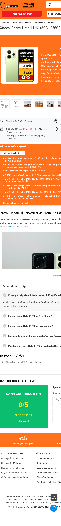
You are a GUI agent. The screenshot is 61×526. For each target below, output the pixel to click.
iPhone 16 (10, 496)
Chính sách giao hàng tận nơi (15, 477)
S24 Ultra (31, 496)
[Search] (50, 5)
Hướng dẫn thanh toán (12, 458)
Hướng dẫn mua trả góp (12, 468)
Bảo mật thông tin (45, 477)
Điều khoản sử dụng (46, 468)
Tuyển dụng (42, 463)
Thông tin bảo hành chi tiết (15, 203)
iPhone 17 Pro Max (32, 502)
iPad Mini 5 (43, 499)
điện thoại (14, 226)
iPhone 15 (21, 496)
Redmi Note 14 (13, 499)
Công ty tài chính (30, 129)
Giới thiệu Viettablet (46, 458)
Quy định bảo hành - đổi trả (14, 472)
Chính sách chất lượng (47, 472)
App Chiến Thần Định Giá (49, 482)
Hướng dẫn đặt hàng (11, 463)
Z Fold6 (40, 496)
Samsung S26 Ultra (51, 502)
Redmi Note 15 (29, 499)
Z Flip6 (47, 496)
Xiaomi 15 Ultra (13, 502)
